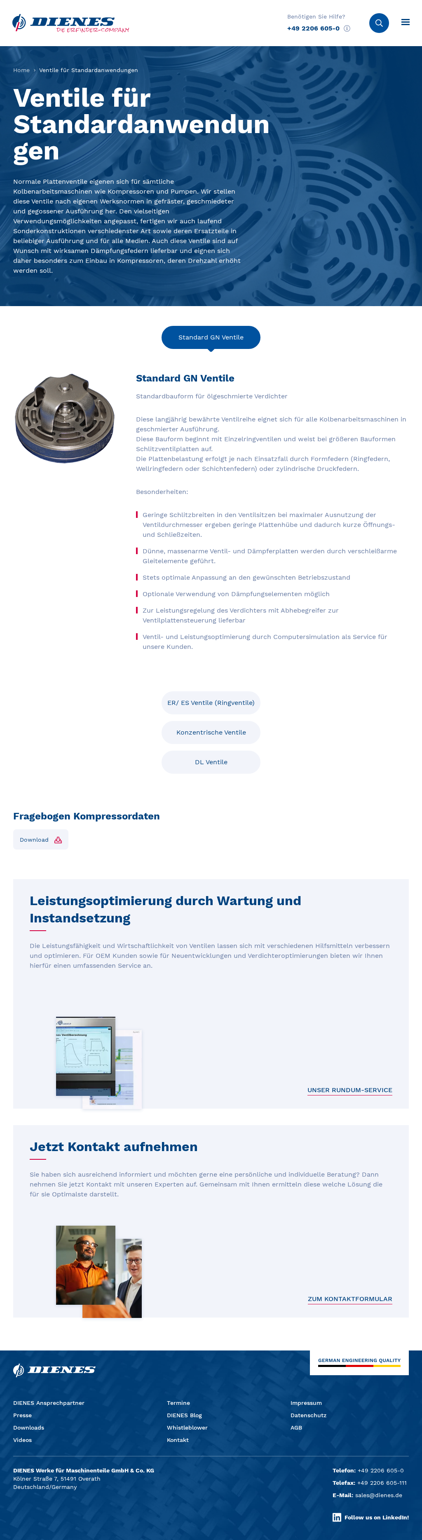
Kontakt (178, 1440)
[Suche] (379, 23)
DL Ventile (211, 762)
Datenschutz (308, 1415)
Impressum (306, 1403)
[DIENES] (70, 23)
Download (34, 839)
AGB (296, 1427)
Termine (178, 1403)
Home (21, 70)
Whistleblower (187, 1427)
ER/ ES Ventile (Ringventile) (211, 703)
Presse (22, 1415)
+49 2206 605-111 (382, 1482)
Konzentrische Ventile (211, 732)
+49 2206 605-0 (313, 28)
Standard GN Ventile (211, 337)
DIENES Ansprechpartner (48, 1403)
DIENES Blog (184, 1415)
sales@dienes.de (378, 1495)
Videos (22, 1440)
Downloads (28, 1427)
